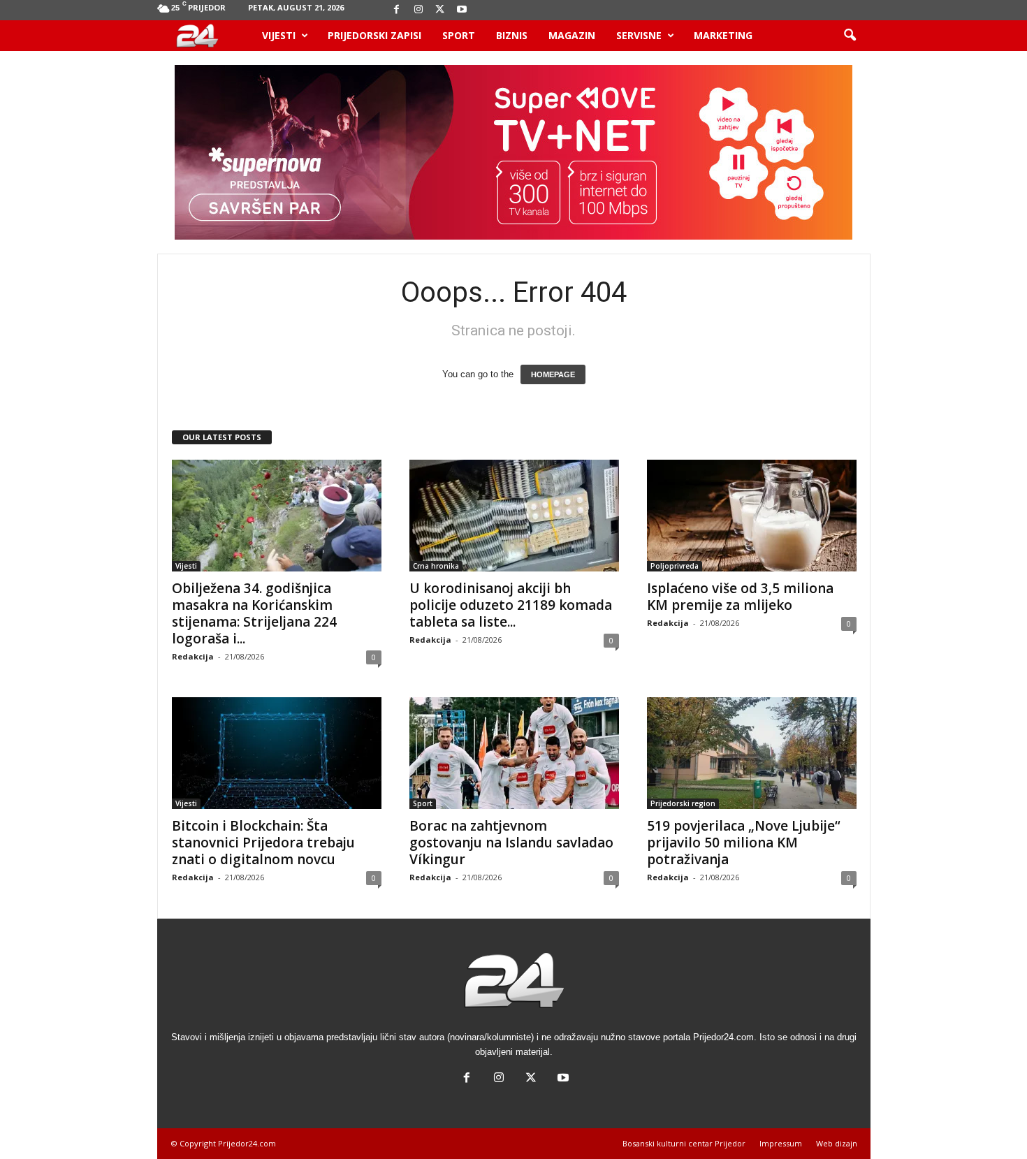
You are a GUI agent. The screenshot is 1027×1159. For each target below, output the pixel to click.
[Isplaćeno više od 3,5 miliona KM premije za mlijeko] (752, 515)
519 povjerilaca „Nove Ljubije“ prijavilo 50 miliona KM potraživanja (743, 842)
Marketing (723, 35)
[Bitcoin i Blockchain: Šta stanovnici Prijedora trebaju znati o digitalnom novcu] (276, 753)
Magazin (571, 35)
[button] (849, 35)
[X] (440, 10)
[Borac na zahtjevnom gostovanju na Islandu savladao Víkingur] (514, 753)
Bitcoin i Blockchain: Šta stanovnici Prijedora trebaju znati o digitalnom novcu (263, 842)
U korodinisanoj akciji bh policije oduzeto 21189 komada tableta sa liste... (510, 605)
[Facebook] (396, 10)
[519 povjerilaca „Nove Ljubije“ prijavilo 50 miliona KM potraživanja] (752, 753)
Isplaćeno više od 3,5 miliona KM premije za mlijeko (740, 596)
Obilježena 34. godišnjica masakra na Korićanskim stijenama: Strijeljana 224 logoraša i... (254, 613)
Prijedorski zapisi (374, 35)
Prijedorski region (682, 803)
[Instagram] (418, 10)
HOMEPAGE (553, 374)
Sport (458, 35)
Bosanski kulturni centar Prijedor (683, 1143)
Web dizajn (836, 1143)
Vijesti (279, 35)
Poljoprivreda (674, 566)
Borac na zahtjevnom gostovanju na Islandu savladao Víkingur (511, 842)
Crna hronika (436, 566)
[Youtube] (461, 10)
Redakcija (193, 656)
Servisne (639, 35)
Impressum (780, 1143)
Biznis (511, 35)
